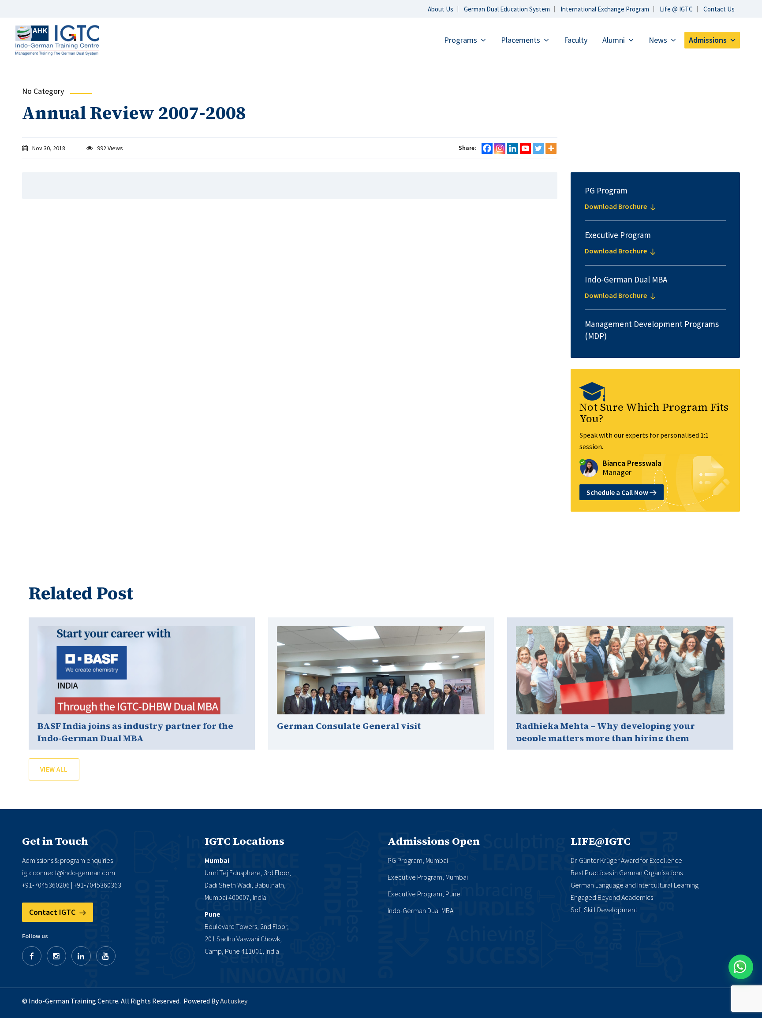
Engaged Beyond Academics (612, 897)
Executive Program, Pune (424, 893)
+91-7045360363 (97, 885)
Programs (460, 40)
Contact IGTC (53, 912)
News (658, 40)
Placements (520, 40)
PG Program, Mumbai (418, 860)
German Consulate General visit (349, 726)
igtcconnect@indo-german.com (68, 872)
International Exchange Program (604, 9)
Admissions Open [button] (434, 841)
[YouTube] (106, 956)
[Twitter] (538, 148)
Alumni (613, 40)
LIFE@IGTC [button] (601, 841)
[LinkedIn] (81, 956)
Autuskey (233, 1000)
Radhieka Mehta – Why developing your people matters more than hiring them (605, 732)
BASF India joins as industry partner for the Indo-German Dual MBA (135, 732)
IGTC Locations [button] (244, 841)
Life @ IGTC (676, 9)
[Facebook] (487, 148)
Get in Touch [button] (55, 841)
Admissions (708, 40)
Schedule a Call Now (618, 492)
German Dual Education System (507, 9)
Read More (141, 670)
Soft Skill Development (604, 909)
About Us (440, 9)
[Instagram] (499, 148)
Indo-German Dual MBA (420, 910)
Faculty (575, 40)
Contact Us (719, 9)
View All (54, 769)
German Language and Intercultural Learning (634, 885)
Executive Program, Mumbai (428, 877)
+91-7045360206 (46, 885)
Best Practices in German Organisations (627, 872)
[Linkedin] (512, 148)
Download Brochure (616, 206)
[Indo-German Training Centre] (57, 39)
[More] (551, 148)
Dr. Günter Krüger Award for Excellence (626, 860)
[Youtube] (525, 148)
